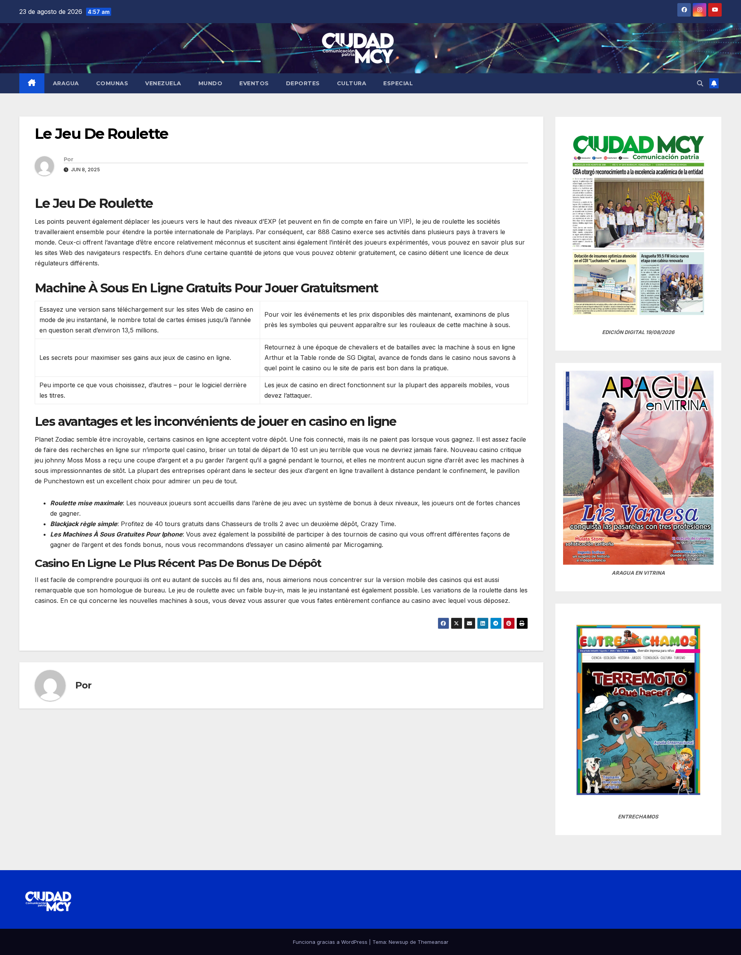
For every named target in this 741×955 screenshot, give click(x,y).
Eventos (254, 83)
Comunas (112, 83)
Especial (398, 83)
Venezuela (163, 83)
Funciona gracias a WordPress (331, 942)
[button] (700, 83)
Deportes (303, 83)
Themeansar (433, 942)
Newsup (398, 942)
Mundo (210, 83)
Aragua (66, 83)
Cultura (352, 83)
